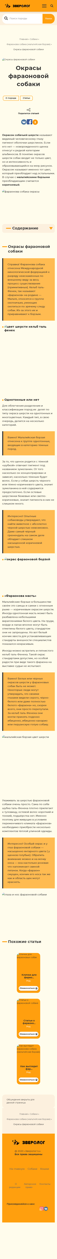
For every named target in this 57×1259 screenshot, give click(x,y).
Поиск (48, 19)
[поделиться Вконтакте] (24, 122)
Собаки (34, 39)
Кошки (44, 1169)
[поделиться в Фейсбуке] (29, 122)
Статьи (26, 98)
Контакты (44, 1184)
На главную (17, 1169)
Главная (23, 39)
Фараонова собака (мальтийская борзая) (28, 44)
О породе (11, 98)
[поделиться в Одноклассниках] (35, 122)
